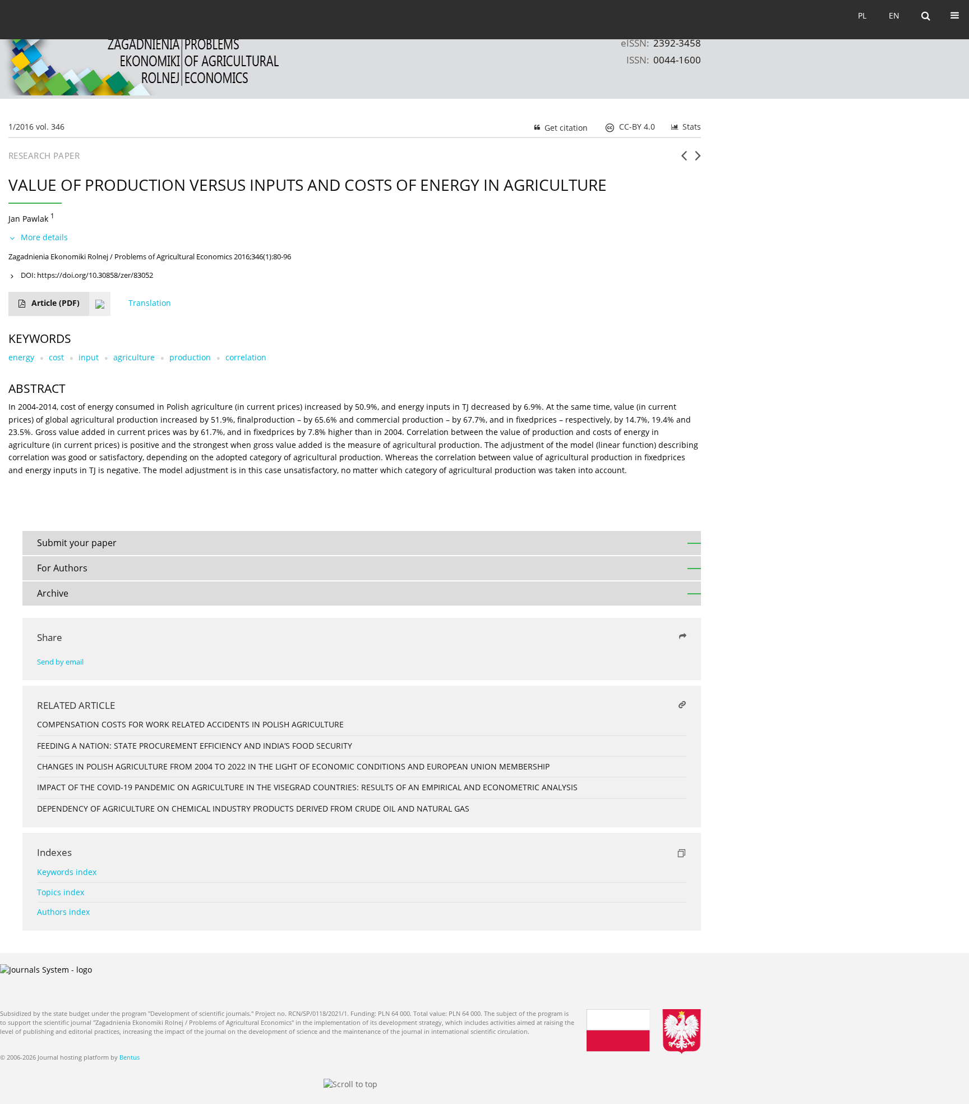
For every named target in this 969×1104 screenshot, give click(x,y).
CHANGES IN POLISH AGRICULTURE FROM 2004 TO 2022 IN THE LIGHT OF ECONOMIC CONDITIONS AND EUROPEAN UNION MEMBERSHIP (293, 766)
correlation (245, 357)
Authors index (63, 911)
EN (894, 15)
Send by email (60, 662)
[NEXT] (698, 160)
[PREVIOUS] (684, 160)
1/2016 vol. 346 (36, 126)
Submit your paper (77, 543)
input (89, 357)
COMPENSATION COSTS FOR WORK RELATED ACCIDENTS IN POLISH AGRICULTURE (190, 724)
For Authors (62, 568)
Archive (52, 593)
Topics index (60, 892)
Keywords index (66, 872)
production (190, 357)
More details (44, 237)
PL (862, 15)
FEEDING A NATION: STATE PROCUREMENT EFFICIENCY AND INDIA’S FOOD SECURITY (194, 745)
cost (56, 357)
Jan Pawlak (28, 218)
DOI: (87, 275)
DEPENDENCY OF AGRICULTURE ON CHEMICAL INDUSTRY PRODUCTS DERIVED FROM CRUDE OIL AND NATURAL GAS (253, 808)
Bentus (129, 1057)
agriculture (134, 357)
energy (21, 357)
